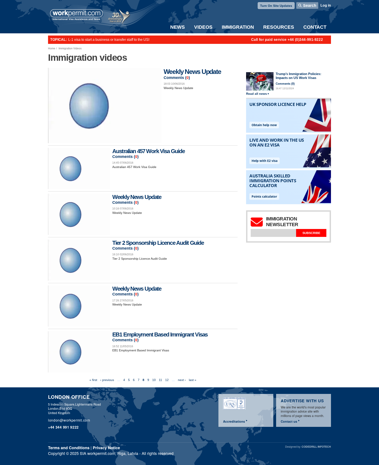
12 (167, 379)
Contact (314, 27)
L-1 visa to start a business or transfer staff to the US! (108, 39)
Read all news (256, 93)
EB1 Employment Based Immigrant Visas (159, 334)
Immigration (238, 27)
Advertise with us (302, 401)
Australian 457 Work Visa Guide (148, 151)
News (177, 27)
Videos (203, 27)
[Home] (76, 15)
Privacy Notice (106, 448)
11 (160, 379)
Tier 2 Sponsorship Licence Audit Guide (158, 243)
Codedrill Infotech (316, 447)
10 (154, 379)
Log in (325, 5)
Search (309, 5)
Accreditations (234, 421)
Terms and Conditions (68, 448)
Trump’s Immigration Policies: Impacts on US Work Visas (298, 76)
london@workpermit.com (69, 420)
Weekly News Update (192, 71)
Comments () (177, 78)
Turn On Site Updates (276, 5)
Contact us (289, 421)
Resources (278, 27)
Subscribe (311, 233)
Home (51, 48)
